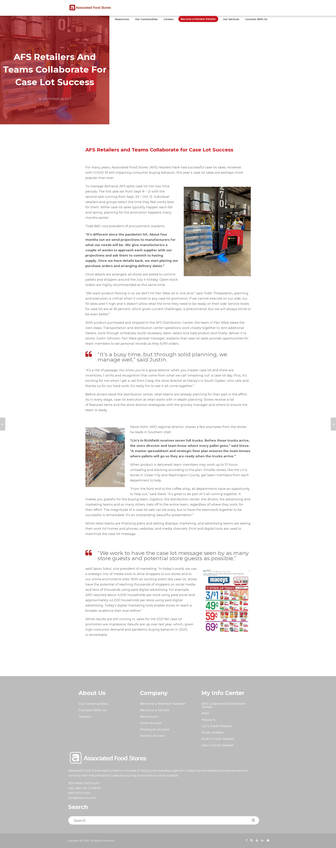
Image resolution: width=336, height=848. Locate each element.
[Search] (253, 820)
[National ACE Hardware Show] (333, 424)
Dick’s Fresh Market (217, 739)
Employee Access (154, 729)
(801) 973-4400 (79, 793)
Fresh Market (212, 732)
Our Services (231, 19)
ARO (205, 713)
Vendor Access (152, 736)
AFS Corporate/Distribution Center (223, 705)
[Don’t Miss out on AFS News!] (2, 424)
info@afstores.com (82, 798)
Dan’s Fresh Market (217, 745)
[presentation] (246, 840)
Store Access (151, 723)
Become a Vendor (155, 710)
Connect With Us (256, 19)
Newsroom (122, 19)
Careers (169, 19)
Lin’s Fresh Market (216, 726)
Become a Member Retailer (198, 19)
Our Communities (146, 19)
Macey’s (208, 720)
